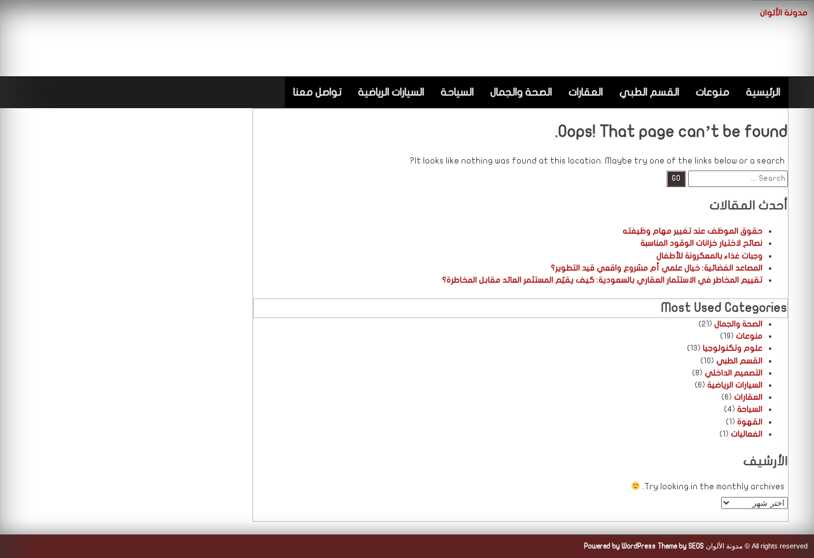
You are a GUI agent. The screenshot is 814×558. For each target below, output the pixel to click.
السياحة (457, 92)
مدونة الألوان (784, 12)
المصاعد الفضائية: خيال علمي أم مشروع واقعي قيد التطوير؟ (656, 267)
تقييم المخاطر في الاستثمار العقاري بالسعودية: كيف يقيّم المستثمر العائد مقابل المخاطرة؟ (602, 280)
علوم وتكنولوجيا (732, 348)
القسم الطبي (649, 92)
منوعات (712, 92)
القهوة (749, 421)
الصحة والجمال (521, 92)
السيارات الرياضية (391, 92)
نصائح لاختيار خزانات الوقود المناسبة (701, 243)
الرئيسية (763, 92)
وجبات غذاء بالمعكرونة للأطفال (709, 255)
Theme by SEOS (681, 546)
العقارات (586, 92)
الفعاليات (746, 433)
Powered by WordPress (620, 546)
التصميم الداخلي (733, 372)
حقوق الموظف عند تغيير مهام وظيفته (692, 231)
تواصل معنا (317, 92)
